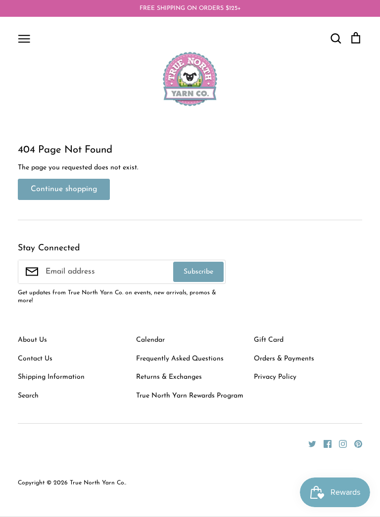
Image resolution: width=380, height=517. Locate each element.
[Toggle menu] (24, 38)
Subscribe (198, 272)
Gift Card (269, 340)
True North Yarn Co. (97, 483)
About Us (32, 340)
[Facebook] (324, 443)
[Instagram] (339, 443)
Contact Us (35, 358)
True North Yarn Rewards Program (189, 395)
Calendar (150, 340)
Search (28, 395)
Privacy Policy (275, 377)
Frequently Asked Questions (180, 358)
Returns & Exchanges (169, 377)
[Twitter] (308, 443)
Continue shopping (64, 189)
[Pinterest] (354, 443)
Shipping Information (51, 377)
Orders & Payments (284, 358)
